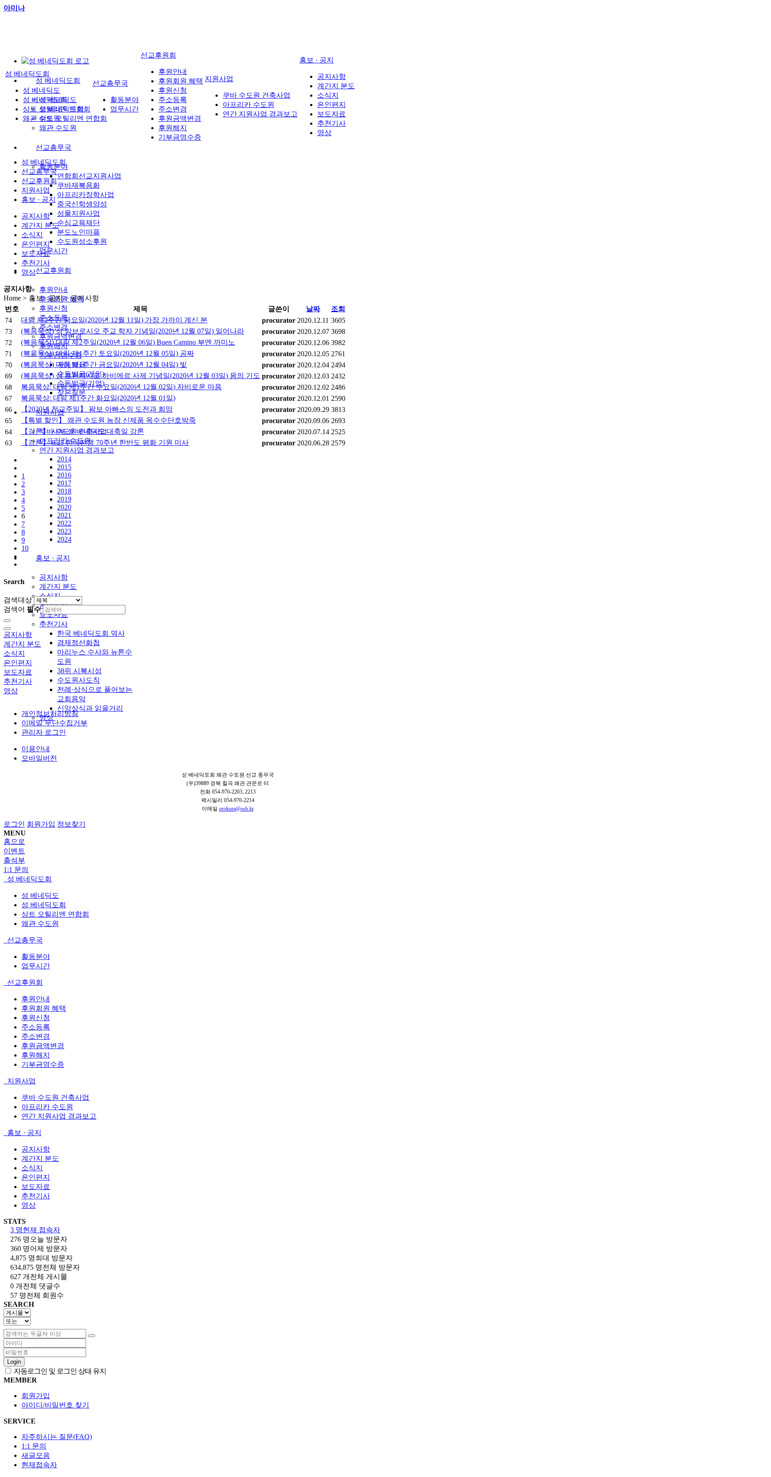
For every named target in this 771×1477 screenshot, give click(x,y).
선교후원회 (53, 270)
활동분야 (124, 99)
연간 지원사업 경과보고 (76, 450)
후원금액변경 (60, 336)
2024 (64, 539)
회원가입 (41, 824)
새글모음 (35, 1455)
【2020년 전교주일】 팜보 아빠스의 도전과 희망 (97, 409)
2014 (64, 459)
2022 (64, 523)
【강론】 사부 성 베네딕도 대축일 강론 (82, 431)
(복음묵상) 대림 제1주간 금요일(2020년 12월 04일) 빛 (104, 364)
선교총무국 (53, 147)
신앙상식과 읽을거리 (90, 708)
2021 (64, 515)
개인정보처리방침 (50, 713)
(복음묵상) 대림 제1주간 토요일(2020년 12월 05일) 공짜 (107, 353)
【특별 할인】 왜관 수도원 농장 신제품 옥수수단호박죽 (108, 420)
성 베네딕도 (41, 90)
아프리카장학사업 (85, 194)
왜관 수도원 (58, 128)
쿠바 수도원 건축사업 (256, 95)
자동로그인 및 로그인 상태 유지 (59, 1371)
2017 (64, 483)
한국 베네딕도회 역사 (91, 633)
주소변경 (172, 109)
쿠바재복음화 (78, 185)
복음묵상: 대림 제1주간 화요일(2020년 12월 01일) (98, 398)
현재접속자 (39, 1465)
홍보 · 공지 (53, 558)
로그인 (14, 824)
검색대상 (18, 600)
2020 (64, 507)
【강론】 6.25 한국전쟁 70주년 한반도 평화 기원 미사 (105, 442)
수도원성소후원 (82, 241)
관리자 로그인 (43, 732)
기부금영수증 (179, 137)
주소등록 (172, 99)
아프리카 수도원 (248, 104)
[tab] (385, 879)
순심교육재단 (78, 222)
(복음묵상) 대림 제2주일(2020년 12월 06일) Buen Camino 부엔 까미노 (128, 342)
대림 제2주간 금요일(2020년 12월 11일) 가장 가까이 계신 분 (114, 320)
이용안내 (35, 749)
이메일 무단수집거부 (54, 723)
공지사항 (53, 577)
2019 (64, 499)
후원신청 (53, 308)
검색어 (22, 609)
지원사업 (219, 78)
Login (14, 1361)
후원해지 (172, 128)
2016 (64, 475)
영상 (324, 132)
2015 (64, 467)
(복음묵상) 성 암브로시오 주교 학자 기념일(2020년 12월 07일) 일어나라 (132, 331)
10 (25, 548)
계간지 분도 (58, 586)
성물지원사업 (78, 213)
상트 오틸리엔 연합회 (73, 118)
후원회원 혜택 (180, 81)
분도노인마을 (78, 232)
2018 (64, 491)
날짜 (313, 309)
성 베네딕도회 (58, 80)
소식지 (328, 95)
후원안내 (53, 289)
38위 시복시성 (79, 671)
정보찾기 (71, 824)
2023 (64, 531)
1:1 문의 (33, 1446)
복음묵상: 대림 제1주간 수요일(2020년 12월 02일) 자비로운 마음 (121, 387)
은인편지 (331, 104)
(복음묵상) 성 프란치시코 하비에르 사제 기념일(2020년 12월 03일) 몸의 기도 (140, 375)
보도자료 (53, 614)
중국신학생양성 (82, 204)
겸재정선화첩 (78, 642)
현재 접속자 (35, 1230)
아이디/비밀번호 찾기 (55, 1405)
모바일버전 (39, 758)
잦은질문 (71, 392)
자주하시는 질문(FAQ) (56, 1436)
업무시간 (53, 251)
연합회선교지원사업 (89, 176)
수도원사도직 (78, 680)
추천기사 (53, 624)
